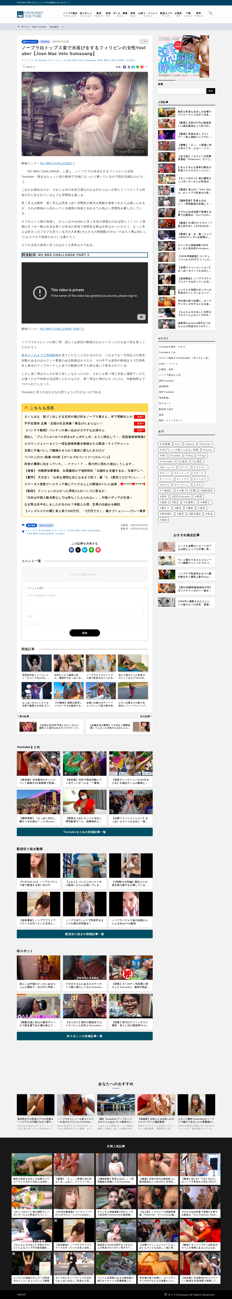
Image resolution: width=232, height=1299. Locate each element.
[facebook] (124, 67)
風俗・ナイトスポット (171, 420)
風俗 (164, 519)
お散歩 (184, 461)
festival (206, 444)
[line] (137, 67)
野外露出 (167, 513)
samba (176, 455)
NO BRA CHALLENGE (112, 60)
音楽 (161, 414)
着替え (206, 502)
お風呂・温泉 (166, 369)
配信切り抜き (166, 409)
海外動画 (45, 42)
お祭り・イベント (168, 363)
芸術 (202, 508)
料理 (199, 496)
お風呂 (198, 461)
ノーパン (167, 479)
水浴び (132, 60)
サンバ (166, 473)
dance (191, 444)
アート (185, 467)
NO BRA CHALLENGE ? (57, 163)
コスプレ (201, 467)
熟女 (176, 502)
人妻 (181, 490)
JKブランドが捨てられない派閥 (180, 449)
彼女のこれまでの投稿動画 (40, 355)
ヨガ (198, 484)
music (208, 449)
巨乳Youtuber (182, 496)
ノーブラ (29, 60)
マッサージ (182, 484)
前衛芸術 (207, 490)
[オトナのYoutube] (31, 14)
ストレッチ (182, 473)
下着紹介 (167, 490)
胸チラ (166, 508)
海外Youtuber (30, 42)
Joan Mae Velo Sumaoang (81, 60)
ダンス (200, 473)
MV (164, 455)
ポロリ (166, 484)
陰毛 (181, 513)
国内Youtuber (166, 380)
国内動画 (164, 386)
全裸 (193, 490)
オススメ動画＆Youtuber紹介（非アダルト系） (184, 358)
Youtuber (42, 60)
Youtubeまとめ (167, 352)
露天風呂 (196, 513)
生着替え (190, 502)
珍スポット (165, 403)
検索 (160, 84)
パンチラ (201, 479)
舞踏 (190, 508)
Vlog (190, 455)
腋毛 (178, 508)
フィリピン (56, 60)
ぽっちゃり (168, 467)
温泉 (164, 502)
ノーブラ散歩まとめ (170, 375)
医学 (164, 496)
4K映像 (166, 444)
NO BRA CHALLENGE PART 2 (62, 328)
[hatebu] (133, 67)
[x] (129, 67)
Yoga (203, 455)
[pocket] (142, 67)
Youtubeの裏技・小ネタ (172, 346)
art (179, 444)
